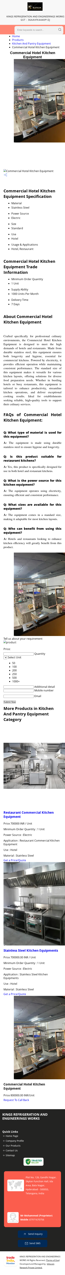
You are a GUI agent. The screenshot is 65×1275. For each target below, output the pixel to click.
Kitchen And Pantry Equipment (31, 43)
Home (16, 36)
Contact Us (12, 1150)
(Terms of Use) (53, 1260)
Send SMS (34, 1243)
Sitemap (10, 1155)
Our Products (13, 1145)
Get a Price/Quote (15, 860)
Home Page (12, 1136)
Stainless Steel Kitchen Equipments (31, 950)
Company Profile (15, 1140)
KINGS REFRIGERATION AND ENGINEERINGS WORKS (35, 18)
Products (18, 40)
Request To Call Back (16, 1100)
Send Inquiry (35, 1233)
